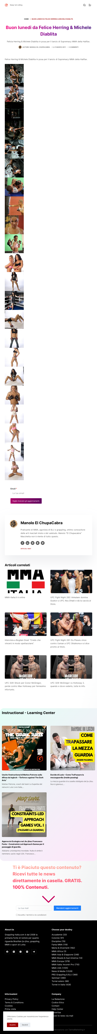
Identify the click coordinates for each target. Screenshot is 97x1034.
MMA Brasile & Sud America (65, 958)
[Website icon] (32, 543)
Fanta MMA (57, 944)
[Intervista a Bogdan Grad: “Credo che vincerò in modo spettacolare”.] (26, 624)
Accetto (12, 1025)
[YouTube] (27, 951)
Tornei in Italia (58, 984)
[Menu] (90, 5)
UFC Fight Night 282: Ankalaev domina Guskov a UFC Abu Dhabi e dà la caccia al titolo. (70, 600)
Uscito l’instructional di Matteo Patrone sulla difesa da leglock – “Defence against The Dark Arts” (22, 777)
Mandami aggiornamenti (67, 908)
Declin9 (25, 1025)
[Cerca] (84, 5)
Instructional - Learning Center (28, 713)
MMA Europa (58, 961)
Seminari (56, 978)
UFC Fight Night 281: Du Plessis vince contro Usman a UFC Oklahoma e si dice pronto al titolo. (69, 643)
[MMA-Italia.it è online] (26, 581)
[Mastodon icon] (43, 543)
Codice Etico (58, 1002)
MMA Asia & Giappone (62, 954)
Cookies (9, 1005)
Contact (55, 1005)
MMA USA (56, 968)
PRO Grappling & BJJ (62, 974)
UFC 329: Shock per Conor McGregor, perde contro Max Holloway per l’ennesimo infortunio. (25, 686)
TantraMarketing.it (76, 1029)
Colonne (56, 938)
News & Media (58, 971)
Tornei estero (58, 981)
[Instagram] (20, 951)
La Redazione (58, 999)
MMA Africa (57, 951)
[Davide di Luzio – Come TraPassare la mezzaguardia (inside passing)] (72, 748)
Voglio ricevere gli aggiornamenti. (26, 501)
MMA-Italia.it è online (15, 597)
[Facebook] (7, 951)
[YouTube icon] (38, 543)
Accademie (57, 934)
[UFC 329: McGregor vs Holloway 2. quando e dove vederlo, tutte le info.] (71, 667)
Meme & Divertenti (60, 948)
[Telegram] (33, 951)
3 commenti (73, 47)
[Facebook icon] (22, 543)
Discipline (56, 941)
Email (13, 488)
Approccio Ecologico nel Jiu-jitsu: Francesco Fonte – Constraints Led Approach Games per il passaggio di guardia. (23, 844)
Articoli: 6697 (26, 549)
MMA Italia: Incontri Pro (63, 964)
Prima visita (10, 1009)
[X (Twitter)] (13, 951)
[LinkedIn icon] (27, 543)
